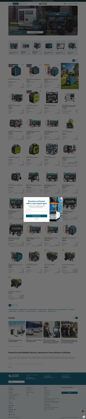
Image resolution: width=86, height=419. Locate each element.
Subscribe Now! (36, 215)
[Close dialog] (61, 198)
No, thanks (36, 218)
